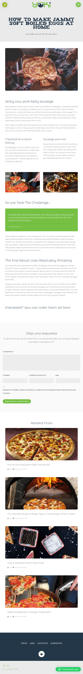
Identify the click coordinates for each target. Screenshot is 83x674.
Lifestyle (50, 34)
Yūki (32, 643)
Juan (29, 34)
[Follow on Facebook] (4, 666)
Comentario (8, 352)
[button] (68, 669)
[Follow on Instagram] (8, 666)
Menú (24, 643)
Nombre (6, 375)
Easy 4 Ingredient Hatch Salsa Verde (41, 542)
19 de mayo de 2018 (21, 518)
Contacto (42, 643)
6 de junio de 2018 (39, 34)
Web (57, 375)
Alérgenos (56, 643)
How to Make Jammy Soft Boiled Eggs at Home (41, 24)
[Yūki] (41, 5)
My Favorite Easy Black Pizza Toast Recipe (41, 444)
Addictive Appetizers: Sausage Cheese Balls (41, 591)
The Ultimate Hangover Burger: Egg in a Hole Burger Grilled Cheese (41, 493)
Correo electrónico (38, 375)
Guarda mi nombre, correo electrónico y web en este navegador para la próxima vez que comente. (39, 391)
